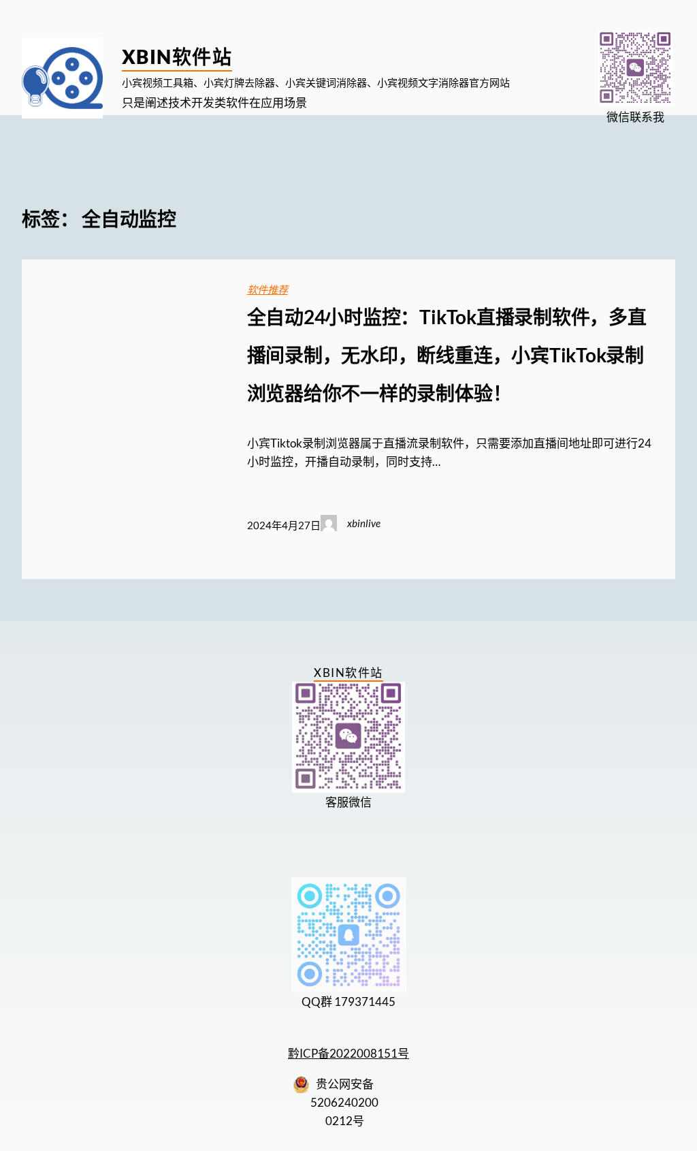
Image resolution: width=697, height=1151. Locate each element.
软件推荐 (267, 289)
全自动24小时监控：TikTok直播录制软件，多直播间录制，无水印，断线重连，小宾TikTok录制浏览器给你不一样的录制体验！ (447, 355)
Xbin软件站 (177, 56)
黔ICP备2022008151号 (348, 1053)
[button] (635, 68)
